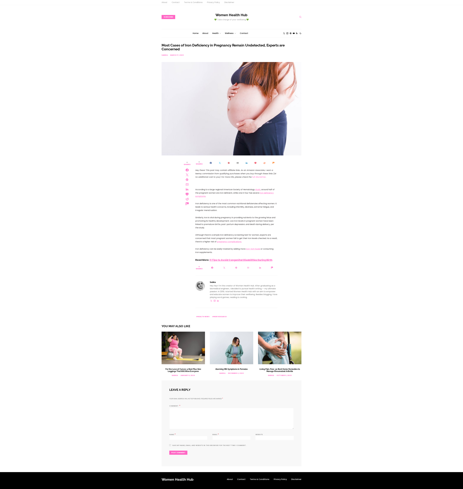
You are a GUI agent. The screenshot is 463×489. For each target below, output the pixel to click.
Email (215, 434)
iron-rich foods (253, 249)
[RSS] (297, 33)
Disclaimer (229, 2)
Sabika (165, 55)
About (164, 2)
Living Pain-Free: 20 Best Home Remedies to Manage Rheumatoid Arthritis (279, 370)
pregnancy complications (229, 241)
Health (215, 33)
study (257, 189)
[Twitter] (284, 33)
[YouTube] (294, 33)
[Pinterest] (290, 33)
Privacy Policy (213, 2)
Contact (176, 2)
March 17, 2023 (177, 55)
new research (220, 317)
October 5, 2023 (284, 375)
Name (172, 434)
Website (259, 434)
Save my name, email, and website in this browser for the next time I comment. (209, 445)
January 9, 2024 (187, 375)
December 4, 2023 (236, 373)
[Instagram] (287, 33)
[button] (300, 33)
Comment (174, 406)
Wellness (229, 33)
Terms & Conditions (193, 2)
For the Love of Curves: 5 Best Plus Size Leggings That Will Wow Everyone (183, 370)
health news (204, 317)
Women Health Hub (231, 15)
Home (195, 33)
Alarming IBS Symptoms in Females (231, 369)
